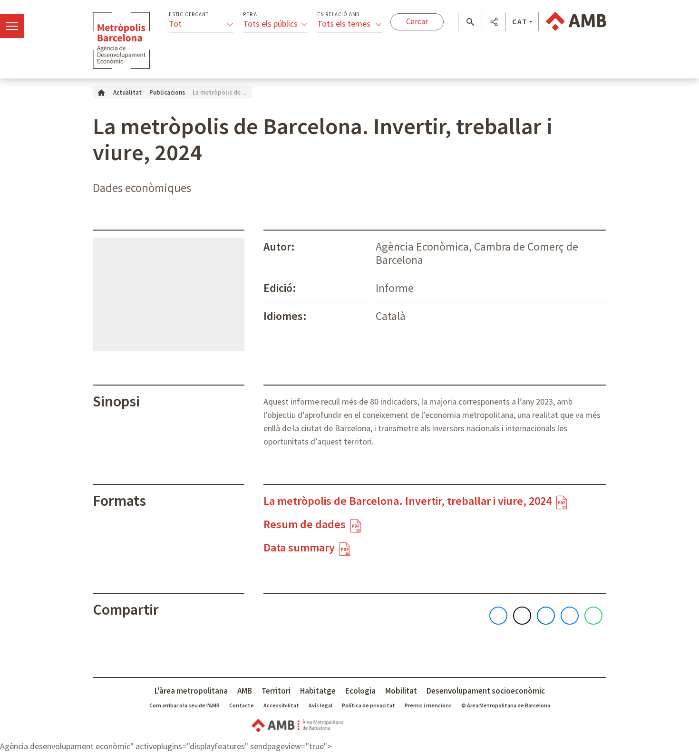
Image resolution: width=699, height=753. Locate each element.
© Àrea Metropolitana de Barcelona (505, 705)
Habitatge (318, 690)
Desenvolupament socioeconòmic (486, 690)
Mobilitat (401, 690)
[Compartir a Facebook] (498, 616)
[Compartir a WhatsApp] (593, 616)
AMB (244, 690)
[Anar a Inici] (101, 92)
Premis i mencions (428, 705)
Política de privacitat (368, 705)
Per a (250, 14)
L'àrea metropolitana (191, 690)
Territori (276, 690)
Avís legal (320, 705)
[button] (470, 22)
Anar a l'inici (121, 40)
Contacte (241, 705)
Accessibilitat (281, 705)
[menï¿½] (12, 26)
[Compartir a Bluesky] (570, 616)
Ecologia (360, 690)
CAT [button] (520, 21)
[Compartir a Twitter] (522, 616)
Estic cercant (188, 14)
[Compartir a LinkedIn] (546, 616)
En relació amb (338, 14)
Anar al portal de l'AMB (576, 21)
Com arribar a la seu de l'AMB (184, 705)
